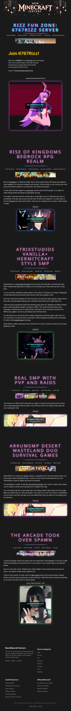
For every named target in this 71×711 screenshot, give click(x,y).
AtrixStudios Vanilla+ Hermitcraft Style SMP (35, 256)
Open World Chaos (46, 390)
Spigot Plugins (9, 688)
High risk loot (35, 390)
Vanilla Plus (57, 271)
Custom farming (28, 547)
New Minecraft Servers (15, 648)
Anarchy (39, 663)
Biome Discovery (15, 271)
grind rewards (26, 390)
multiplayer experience (35, 35)
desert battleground (27, 463)
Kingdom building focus (59, 169)
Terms (40, 706)
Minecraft (29, 60)
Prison (39, 669)
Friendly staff (38, 271)
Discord (12, 201)
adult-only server (9, 169)
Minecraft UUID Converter (13, 697)
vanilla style (56, 390)
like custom (36, 575)
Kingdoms (12, 182)
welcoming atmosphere (58, 35)
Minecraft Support (42, 691)
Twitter (13, 660)
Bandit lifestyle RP (21, 169)
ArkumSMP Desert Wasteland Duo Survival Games (35, 450)
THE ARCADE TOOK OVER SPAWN (35, 537)
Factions (39, 666)
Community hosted (15, 463)
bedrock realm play (33, 169)
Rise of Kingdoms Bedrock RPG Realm (35, 156)
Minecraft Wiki (9, 683)
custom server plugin (27, 271)
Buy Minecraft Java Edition (45, 683)
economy (29, 190)
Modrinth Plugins (10, 691)
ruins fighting (47, 463)
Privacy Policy (33, 706)
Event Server (38, 463)
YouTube (19, 660)
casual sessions (17, 547)
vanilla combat (57, 463)
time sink (55, 547)
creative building (10, 35)
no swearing (47, 35)
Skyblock (40, 661)
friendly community (22, 35)
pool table (36, 547)
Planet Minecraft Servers (12, 686)
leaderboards (19, 320)
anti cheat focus (16, 390)
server (25, 476)
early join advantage (46, 169)
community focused (23, 284)
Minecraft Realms (42, 688)
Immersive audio (48, 271)
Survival (39, 655)
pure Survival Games (35, 484)
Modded (39, 672)
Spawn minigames (46, 547)
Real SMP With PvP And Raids (35, 380)
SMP (38, 652)
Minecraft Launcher (43, 686)
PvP (52, 403)
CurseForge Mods (10, 694)
